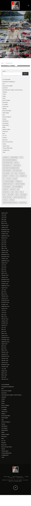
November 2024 (5, 256)
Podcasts (5, 137)
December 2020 (5, 337)
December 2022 (5, 300)
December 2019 (5, 356)
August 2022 (4, 308)
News (4, 133)
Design (4, 96)
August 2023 (4, 287)
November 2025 (5, 231)
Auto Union (6, 173)
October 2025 (4, 233)
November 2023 (5, 281)
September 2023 (5, 285)
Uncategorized (6, 150)
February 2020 (4, 352)
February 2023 (4, 296)
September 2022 (5, 306)
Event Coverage (6, 100)
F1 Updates (5, 104)
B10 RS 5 (22, 173)
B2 (12, 173)
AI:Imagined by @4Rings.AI (9, 81)
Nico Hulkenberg (17, 186)
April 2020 (3, 348)
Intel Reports (5, 121)
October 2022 (4, 304)
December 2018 (5, 364)
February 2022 (4, 318)
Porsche (5, 189)
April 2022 (3, 314)
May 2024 (3, 269)
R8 (18, 189)
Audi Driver (5, 87)
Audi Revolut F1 (7, 165)
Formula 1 (18, 181)
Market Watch (6, 125)
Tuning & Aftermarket (7, 148)
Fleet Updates (6, 112)
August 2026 (4, 213)
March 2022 (4, 316)
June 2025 (3, 242)
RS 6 (17, 194)
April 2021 (3, 331)
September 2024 (5, 260)
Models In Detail (6, 129)
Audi (4, 83)
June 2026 (3, 217)
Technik (4, 144)
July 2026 (3, 215)
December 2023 (5, 279)
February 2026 (4, 225)
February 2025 (4, 250)
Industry (4, 119)
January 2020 (4, 354)
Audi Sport (17, 165)
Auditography (7, 170)
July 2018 (3, 368)
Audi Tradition (17, 170)
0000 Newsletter (6, 79)
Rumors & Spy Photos (8, 141)
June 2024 (3, 267)
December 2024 (5, 254)
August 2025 (4, 237)
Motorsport (5, 131)
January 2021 (4, 335)
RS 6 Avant (23, 194)
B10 (16, 173)
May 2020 (3, 346)
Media (4, 127)
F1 (3, 178)
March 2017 (4, 373)
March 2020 (4, 350)
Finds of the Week (7, 110)
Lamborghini (5, 123)
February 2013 (4, 379)
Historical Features (7, 117)
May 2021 (3, 329)
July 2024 (3, 264)
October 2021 (4, 323)
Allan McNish (14, 157)
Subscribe (7, 476)
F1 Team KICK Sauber (8, 181)
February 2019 (4, 360)
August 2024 (4, 262)
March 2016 (4, 375)
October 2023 (4, 283)
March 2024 (4, 273)
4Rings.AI (5, 157)
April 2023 (3, 291)
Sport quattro (7, 197)
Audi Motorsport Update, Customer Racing (12, 90)
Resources (5, 139)
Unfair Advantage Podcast (10, 202)
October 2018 (4, 366)
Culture (4, 94)
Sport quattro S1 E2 (19, 197)
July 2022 (3, 310)
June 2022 (3, 312)
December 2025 (5, 229)
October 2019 (4, 358)
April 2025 (3, 246)
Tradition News (6, 146)
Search (4, 71)
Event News (5, 102)
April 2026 (3, 221)
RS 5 (4, 194)
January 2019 (4, 362)
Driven (4, 98)
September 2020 (5, 341)
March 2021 (4, 333)
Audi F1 (16, 162)
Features (4, 108)
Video (4, 152)
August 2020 (4, 343)
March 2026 (4, 223)
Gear (4, 114)
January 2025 (4, 252)
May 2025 (3, 244)
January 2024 (4, 277)
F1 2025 (9, 178)
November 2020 (5, 339)
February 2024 (4, 275)
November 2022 (5, 302)
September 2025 (5, 235)
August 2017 (4, 370)
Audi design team (7, 162)
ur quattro (23, 202)
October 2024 (4, 258)
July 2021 (3, 327)
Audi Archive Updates (8, 85)
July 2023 (3, 289)
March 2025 (4, 248)
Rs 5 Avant (10, 194)
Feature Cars (5, 106)
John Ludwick (6, 186)
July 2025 (3, 240)
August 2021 (4, 325)
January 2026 (4, 227)
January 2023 (4, 298)
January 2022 (4, 321)
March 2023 (4, 294)
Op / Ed (4, 135)
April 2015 (3, 377)
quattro (12, 189)
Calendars (5, 92)
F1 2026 (15, 178)
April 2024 (3, 271)
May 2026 (3, 219)
